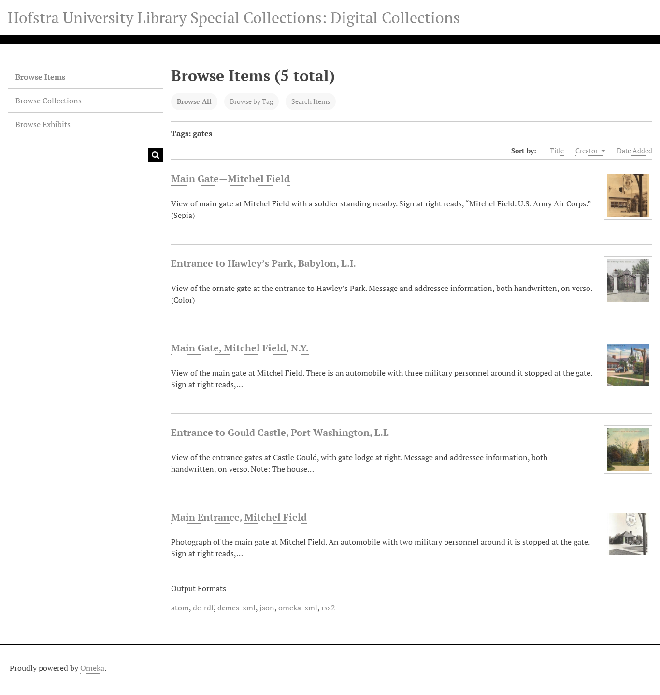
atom (180, 607)
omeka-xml (297, 607)
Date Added (634, 150)
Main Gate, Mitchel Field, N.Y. (240, 347)
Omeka (92, 668)
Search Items (310, 101)
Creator (587, 150)
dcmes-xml (236, 607)
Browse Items (40, 77)
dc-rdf (203, 607)
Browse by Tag (251, 101)
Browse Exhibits (43, 124)
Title (557, 150)
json (266, 607)
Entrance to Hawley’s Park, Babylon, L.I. (263, 263)
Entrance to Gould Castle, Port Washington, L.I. (280, 432)
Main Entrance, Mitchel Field (239, 516)
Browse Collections (48, 100)
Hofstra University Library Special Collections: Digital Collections (234, 17)
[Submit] (155, 155)
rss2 (328, 607)
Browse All (194, 101)
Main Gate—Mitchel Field (230, 178)
